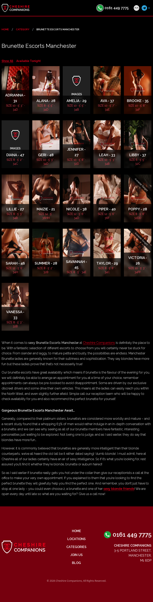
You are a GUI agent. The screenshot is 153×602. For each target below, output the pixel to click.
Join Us (76, 555)
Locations (76, 539)
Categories (76, 547)
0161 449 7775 (117, 8)
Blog (76, 563)
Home (5, 29)
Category (22, 29)
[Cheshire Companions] (15, 8)
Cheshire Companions (99, 343)
